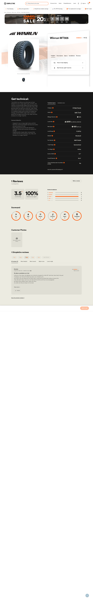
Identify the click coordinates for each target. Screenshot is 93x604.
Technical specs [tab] (52, 102)
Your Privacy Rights (9, 600)
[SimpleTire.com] (9, 3)
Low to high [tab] (50, 261)
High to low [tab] (41, 261)
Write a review (76, 180)
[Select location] (78, 3)
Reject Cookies (32, 600)
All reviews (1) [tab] (14, 261)
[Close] (46, 587)
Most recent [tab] (33, 261)
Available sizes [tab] (61, 102)
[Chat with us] (87, 595)
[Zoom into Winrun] (23, 55)
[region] (25, 594)
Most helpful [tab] (24, 261)
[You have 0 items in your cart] (88, 3)
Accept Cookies (42, 600)
